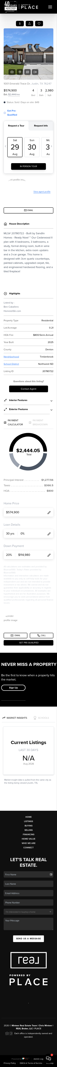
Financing (28, 834)
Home (28, 817)
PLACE (38, 1028)
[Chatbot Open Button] (48, 1058)
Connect (28, 847)
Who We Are (28, 843)
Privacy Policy (10, 1063)
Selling (28, 830)
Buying (29, 825)
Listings (28, 821)
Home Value (28, 839)
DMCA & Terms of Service (31, 1063)
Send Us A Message (28, 938)
